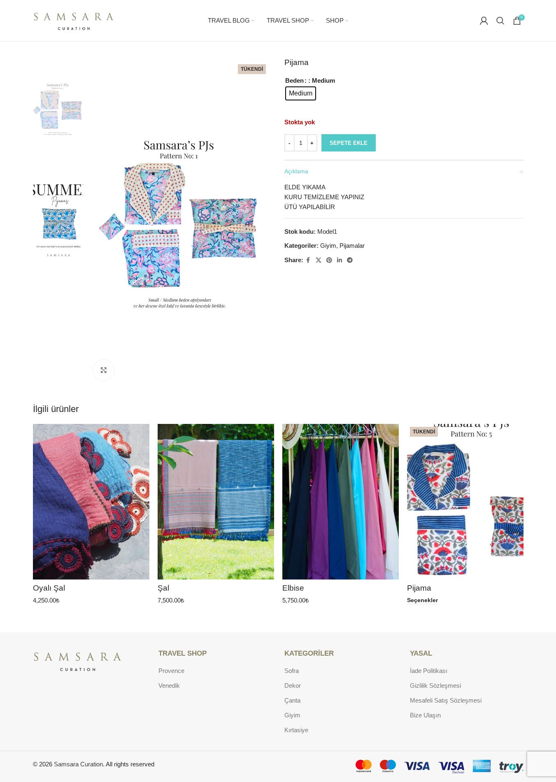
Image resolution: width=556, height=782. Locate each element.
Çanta (292, 700)
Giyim (328, 245)
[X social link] (318, 260)
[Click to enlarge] (103, 370)
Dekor (292, 685)
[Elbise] (340, 502)
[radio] (300, 93)
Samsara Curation (78, 764)
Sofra (291, 670)
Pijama (419, 588)
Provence (171, 670)
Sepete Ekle (349, 143)
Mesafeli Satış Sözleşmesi (446, 700)
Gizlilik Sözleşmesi (435, 685)
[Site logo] (74, 19)
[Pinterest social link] (329, 260)
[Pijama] (465, 502)
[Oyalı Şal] (91, 502)
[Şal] (216, 502)
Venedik (169, 685)
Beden (294, 80)
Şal (163, 588)
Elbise (293, 588)
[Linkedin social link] (339, 260)
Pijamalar (352, 245)
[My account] (484, 20)
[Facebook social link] (308, 260)
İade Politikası (428, 670)
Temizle (303, 106)
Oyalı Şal (49, 588)
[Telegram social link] (349, 260)
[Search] (500, 20)
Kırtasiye (296, 729)
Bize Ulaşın (425, 715)
